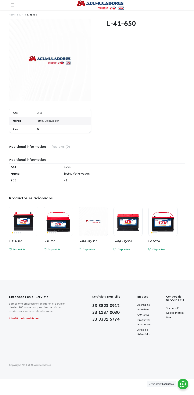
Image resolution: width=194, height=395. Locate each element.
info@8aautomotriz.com (24, 318)
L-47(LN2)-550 (88, 241)
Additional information (27, 147)
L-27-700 (154, 241)
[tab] (27, 146)
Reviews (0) (61, 147)
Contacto (143, 314)
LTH (21, 14)
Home (12, 14)
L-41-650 (49, 241)
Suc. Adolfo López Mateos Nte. (175, 313)
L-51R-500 (15, 241)
